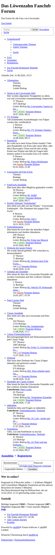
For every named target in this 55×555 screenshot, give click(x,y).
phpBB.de (33, 535)
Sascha (20, 164)
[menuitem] (24, 44)
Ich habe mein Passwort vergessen (35, 466)
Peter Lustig (26, 389)
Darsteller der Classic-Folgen (20, 381)
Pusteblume (12, 429)
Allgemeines (13, 80)
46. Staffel (32, 195)
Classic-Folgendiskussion (19, 334)
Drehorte (11, 358)
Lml (19, 266)
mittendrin (11, 405)
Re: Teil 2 (31, 219)
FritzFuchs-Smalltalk (16, 185)
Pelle (3, 509)
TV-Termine (12, 117)
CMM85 (21, 111)
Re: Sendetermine (35, 326)
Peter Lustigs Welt (15, 300)
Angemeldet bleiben (14, 469)
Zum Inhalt (6, 23)
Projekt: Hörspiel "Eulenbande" (21, 203)
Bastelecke (12, 140)
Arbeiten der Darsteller (17, 271)
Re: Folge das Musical (37, 240)
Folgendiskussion (15, 227)
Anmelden (7, 455)
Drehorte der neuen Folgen (19, 248)
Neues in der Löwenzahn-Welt (21, 93)
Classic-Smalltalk (15, 313)
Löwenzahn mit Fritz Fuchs (20, 172)
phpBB (16, 527)
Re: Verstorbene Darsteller (39, 397)
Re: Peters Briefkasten (37, 161)
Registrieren (24, 455)
